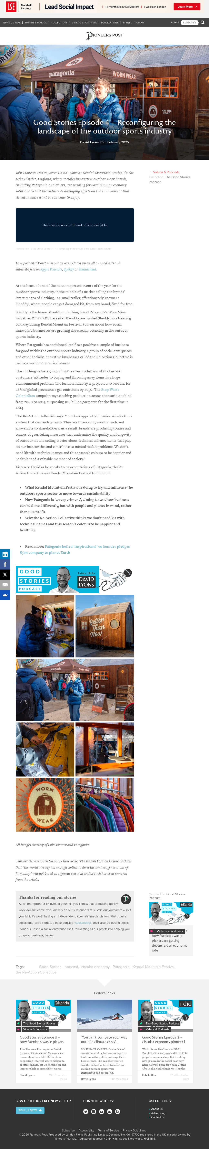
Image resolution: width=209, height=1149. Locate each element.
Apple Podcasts (51, 269)
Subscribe (68, 1130)
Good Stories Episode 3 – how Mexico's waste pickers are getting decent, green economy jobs (171, 940)
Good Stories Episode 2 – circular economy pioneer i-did (164, 1042)
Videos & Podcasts (84, 22)
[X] (5, 575)
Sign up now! (28, 1110)
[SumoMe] (5, 595)
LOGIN (175, 22)
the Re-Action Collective (36, 972)
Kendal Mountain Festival (154, 967)
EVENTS (127, 22)
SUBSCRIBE (189, 22)
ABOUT (140, 22)
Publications (109, 22)
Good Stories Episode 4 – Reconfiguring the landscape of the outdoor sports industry (71, 249)
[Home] (104, 36)
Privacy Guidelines (134, 1130)
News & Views (11, 22)
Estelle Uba (149, 1075)
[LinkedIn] (5, 554)
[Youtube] (101, 1111)
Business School (36, 22)
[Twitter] (85, 1111)
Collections (59, 22)
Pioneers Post (22, 249)
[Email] (5, 585)
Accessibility (86, 1130)
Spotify (69, 269)
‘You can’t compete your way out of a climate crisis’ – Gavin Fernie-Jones (104, 1042)
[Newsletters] (109, 1111)
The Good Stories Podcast (167, 896)
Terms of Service (108, 1130)
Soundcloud (87, 269)
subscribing (83, 923)
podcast (71, 967)
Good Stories (50, 967)
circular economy (95, 967)
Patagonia (121, 967)
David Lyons (89, 142)
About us (157, 1109)
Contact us (158, 1117)
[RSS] (117, 1111)
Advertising (158, 1113)
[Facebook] (93, 1111)
